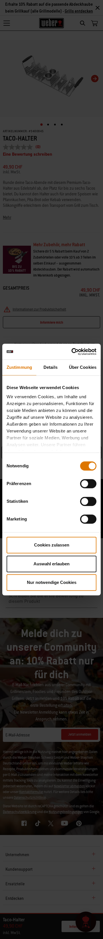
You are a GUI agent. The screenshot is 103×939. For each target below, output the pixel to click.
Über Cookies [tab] (82, 367)
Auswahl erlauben (51, 563)
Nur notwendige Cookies (51, 582)
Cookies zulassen (51, 544)
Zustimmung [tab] (19, 367)
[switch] (88, 483)
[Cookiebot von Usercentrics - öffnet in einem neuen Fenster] (72, 351)
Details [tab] (50, 367)
